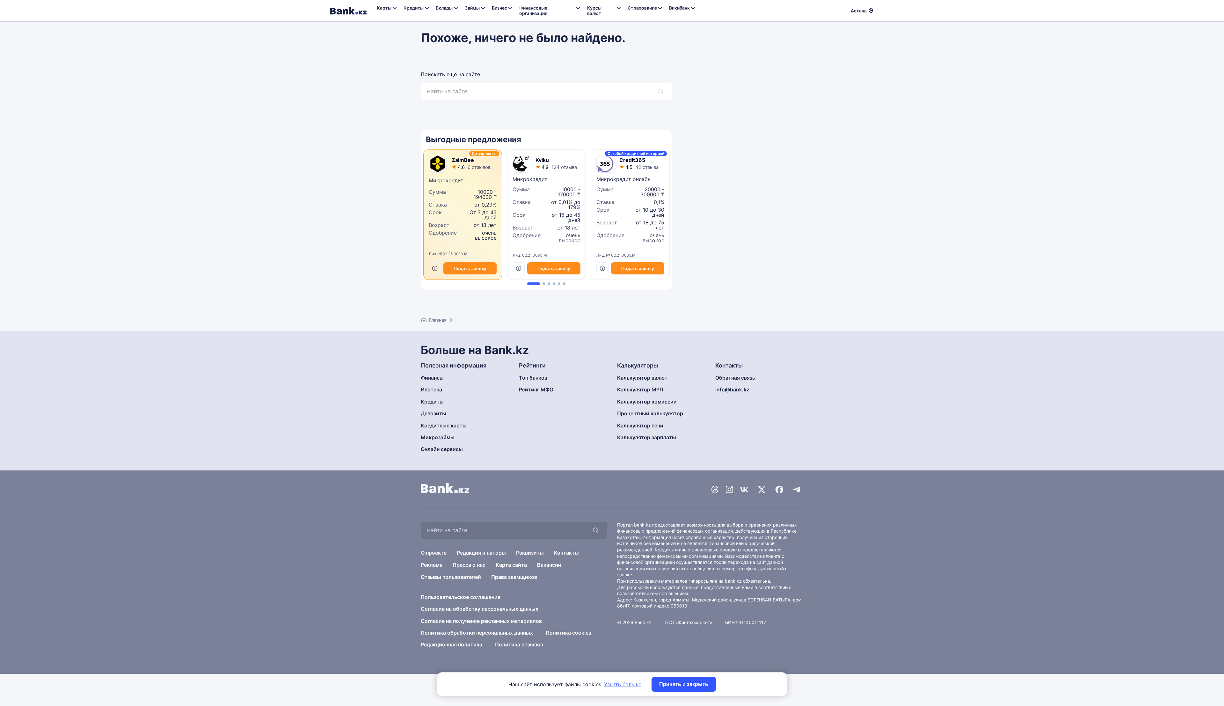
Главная (438, 320)
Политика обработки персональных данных (477, 633)
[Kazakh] (889, 9)
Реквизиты (530, 553)
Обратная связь (735, 378)
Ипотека (431, 389)
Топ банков (533, 378)
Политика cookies (568, 633)
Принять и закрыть (683, 684)
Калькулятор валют (642, 378)
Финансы (432, 378)
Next (670, 217)
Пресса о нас (469, 565)
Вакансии (549, 565)
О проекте (434, 553)
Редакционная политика (451, 644)
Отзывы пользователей (451, 577)
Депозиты (433, 413)
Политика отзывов (519, 644)
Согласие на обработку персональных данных (479, 609)
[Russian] (881, 9)
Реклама (431, 565)
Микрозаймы (438, 437)
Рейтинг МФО (536, 389)
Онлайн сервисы (442, 449)
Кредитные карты (444, 425)
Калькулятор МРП (640, 389)
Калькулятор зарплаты (646, 437)
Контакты (566, 553)
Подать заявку (470, 268)
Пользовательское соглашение (460, 597)
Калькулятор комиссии (647, 401)
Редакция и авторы (481, 553)
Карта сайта (511, 565)
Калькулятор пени (640, 425)
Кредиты (432, 401)
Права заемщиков (514, 577)
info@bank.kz (732, 389)
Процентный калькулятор (650, 413)
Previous (422, 217)
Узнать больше (622, 684)
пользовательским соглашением (652, 593)
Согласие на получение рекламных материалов (481, 621)
